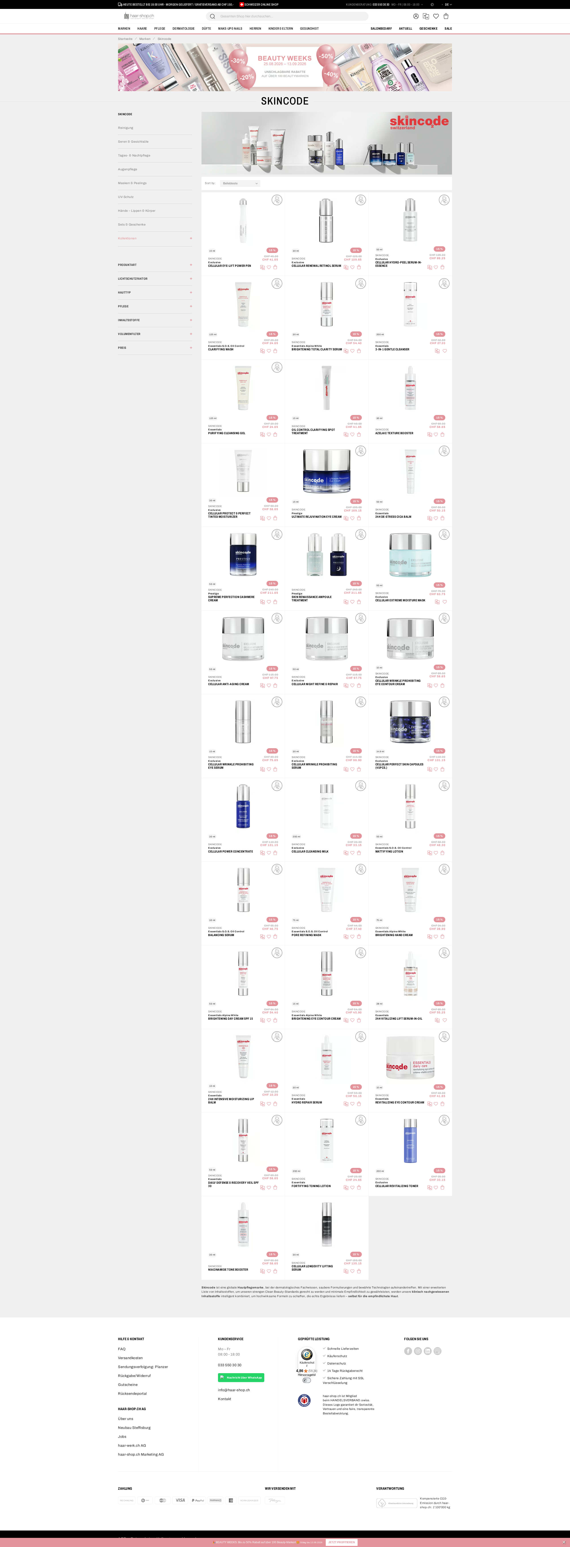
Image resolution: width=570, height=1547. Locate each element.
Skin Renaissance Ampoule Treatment (312, 598)
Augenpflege (127, 169)
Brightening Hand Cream (394, 935)
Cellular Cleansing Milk (310, 851)
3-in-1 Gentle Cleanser (392, 349)
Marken (124, 28)
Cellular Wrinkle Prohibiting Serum (314, 766)
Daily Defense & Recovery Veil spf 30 (233, 1184)
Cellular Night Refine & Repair (315, 684)
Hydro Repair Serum (307, 1102)
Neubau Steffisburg (134, 1428)
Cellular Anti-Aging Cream (228, 684)
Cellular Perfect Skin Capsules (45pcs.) (399, 766)
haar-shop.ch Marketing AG (141, 1454)
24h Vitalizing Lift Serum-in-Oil (398, 1018)
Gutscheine (128, 1385)
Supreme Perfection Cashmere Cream (231, 598)
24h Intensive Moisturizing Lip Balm (231, 1100)
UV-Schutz (126, 197)
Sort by (210, 183)
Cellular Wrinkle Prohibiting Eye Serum (231, 766)
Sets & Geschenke (132, 224)
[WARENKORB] (446, 16)
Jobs (122, 1436)
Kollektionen (127, 238)
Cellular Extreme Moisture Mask (400, 600)
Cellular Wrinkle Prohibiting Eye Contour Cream (398, 682)
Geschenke (428, 28)
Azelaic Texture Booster (394, 433)
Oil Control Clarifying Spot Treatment (313, 431)
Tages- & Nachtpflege (134, 155)
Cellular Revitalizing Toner (396, 1186)
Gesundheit (309, 28)
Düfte (206, 28)
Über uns (125, 1419)
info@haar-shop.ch (234, 1390)
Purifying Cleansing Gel (226, 433)
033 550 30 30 (381, 4)
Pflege (159, 28)
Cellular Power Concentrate (230, 851)
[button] (342, 1542)
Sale (448, 28)
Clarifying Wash (221, 349)
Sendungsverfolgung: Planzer (143, 1367)
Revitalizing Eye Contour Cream (399, 1102)
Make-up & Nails (230, 28)
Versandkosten (130, 1358)
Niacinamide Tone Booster (228, 1269)
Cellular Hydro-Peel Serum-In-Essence (398, 264)
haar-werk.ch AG (132, 1445)
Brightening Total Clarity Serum (317, 349)
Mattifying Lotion (389, 851)
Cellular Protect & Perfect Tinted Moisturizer (229, 515)
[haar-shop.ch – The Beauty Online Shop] (139, 16)
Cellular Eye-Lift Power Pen (229, 265)
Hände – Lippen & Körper (137, 210)
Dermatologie (184, 28)
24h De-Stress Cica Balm (393, 516)
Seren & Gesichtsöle (133, 141)
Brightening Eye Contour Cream (316, 1018)
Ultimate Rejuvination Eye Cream (317, 516)
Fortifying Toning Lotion (311, 1186)
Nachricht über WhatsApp (244, 1377)
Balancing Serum (221, 935)
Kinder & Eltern (281, 28)
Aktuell (405, 28)
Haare (142, 28)
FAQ (122, 1349)
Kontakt (224, 1399)
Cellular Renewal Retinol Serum (316, 265)
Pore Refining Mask (306, 935)
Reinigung (125, 127)
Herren (255, 28)
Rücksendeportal (132, 1393)
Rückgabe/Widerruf (134, 1376)
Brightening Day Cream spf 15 (230, 1018)
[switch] (307, 1380)
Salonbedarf (381, 28)
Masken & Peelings (132, 183)
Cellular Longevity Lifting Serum (312, 1268)
